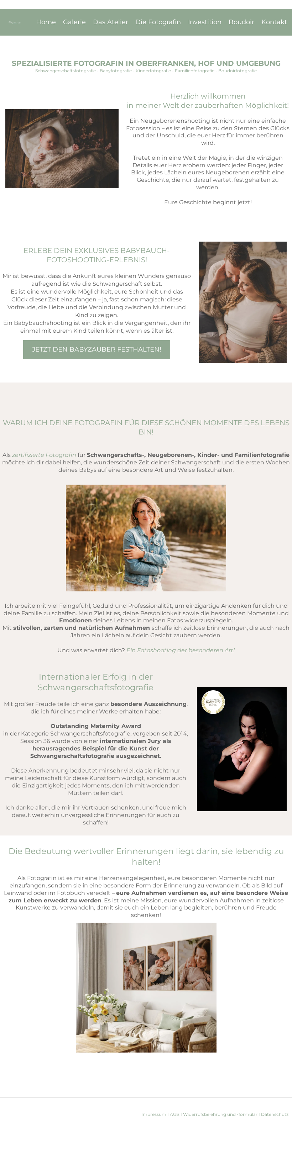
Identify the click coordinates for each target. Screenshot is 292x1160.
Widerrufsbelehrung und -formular (220, 1114)
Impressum (154, 1114)
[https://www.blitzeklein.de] (15, 22)
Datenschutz (274, 1114)
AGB (175, 1114)
